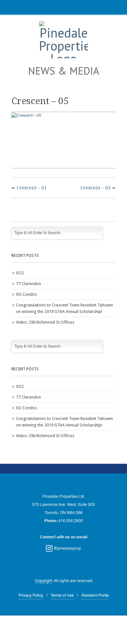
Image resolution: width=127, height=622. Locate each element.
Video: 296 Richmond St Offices (45, 322)
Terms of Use (62, 596)
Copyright (43, 581)
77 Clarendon (28, 283)
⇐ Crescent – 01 (29, 187)
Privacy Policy (31, 596)
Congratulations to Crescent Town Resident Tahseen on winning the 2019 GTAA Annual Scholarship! (64, 308)
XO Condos (26, 294)
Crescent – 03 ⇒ (98, 187)
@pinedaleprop (66, 549)
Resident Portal (95, 596)
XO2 (20, 272)
